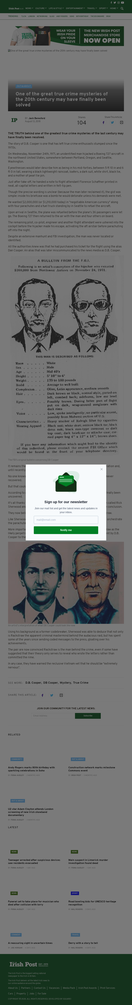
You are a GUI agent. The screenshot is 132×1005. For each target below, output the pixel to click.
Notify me (66, 530)
